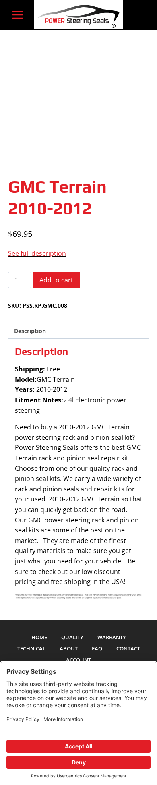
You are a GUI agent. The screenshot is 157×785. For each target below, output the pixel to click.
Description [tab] (30, 331)
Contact (128, 648)
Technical (31, 648)
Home (39, 637)
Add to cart (56, 279)
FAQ (97, 648)
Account (78, 659)
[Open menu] (18, 14)
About (69, 648)
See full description (37, 253)
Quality (72, 637)
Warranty (111, 637)
